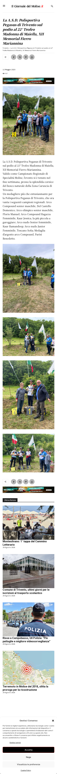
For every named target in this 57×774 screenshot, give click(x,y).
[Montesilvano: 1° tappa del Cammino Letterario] (28, 523)
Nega (28, 757)
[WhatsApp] (32, 57)
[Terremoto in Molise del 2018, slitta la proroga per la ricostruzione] (28, 668)
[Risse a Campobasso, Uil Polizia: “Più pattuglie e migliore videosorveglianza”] (28, 619)
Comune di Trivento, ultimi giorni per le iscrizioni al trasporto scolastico (26, 591)
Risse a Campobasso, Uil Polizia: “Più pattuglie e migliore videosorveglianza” (26, 639)
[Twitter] (19, 57)
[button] (53, 720)
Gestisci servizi (15, 743)
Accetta (28, 750)
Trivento (6, 48)
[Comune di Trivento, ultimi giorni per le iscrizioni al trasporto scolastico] (28, 571)
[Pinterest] (25, 57)
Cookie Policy (26, 770)
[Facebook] (13, 57)
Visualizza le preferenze (28, 764)
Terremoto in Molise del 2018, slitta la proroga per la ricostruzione (25, 688)
